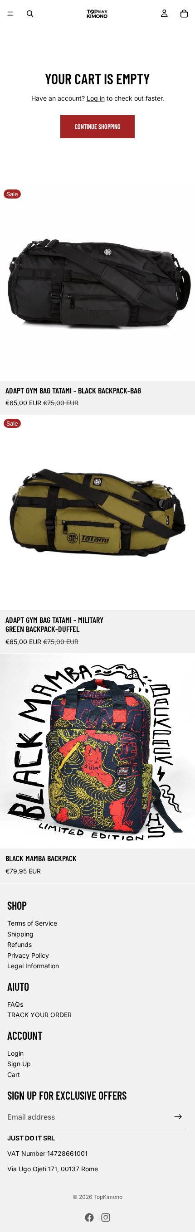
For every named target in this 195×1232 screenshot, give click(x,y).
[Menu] (10, 13)
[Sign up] (178, 1116)
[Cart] (184, 14)
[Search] (30, 14)
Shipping (20, 933)
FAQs (15, 1004)
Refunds (19, 944)
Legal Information (33, 966)
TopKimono (107, 1196)
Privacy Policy (28, 955)
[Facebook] (89, 1217)
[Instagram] (105, 1217)
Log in (96, 98)
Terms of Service (32, 923)
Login (15, 1053)
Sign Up (19, 1063)
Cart (13, 1074)
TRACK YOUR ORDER (39, 1015)
